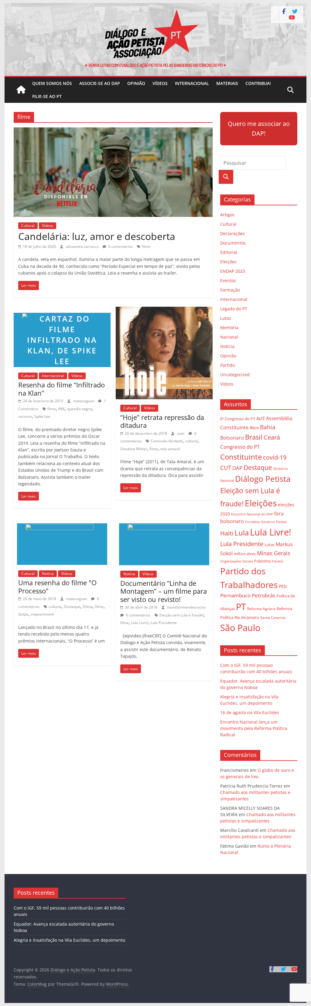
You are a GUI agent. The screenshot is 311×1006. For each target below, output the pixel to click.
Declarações (232, 233)
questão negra (79, 408)
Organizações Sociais (236, 561)
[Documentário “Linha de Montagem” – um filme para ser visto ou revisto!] (164, 521)
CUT (225, 468)
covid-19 (274, 457)
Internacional (192, 83)
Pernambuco (235, 595)
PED (283, 586)
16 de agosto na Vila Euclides (249, 712)
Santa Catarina (272, 617)
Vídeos (160, 83)
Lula (241, 533)
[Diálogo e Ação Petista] (155, 6)
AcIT (260, 418)
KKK (61, 408)
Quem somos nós (52, 83)
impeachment (42, 614)
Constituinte (241, 457)
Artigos (227, 215)
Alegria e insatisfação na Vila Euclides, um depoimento (69, 940)
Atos (254, 427)
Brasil (253, 437)
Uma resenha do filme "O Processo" (57, 586)
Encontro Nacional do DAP (252, 514)
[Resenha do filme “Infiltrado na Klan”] (62, 310)
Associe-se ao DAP (99, 83)
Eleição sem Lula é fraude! (181, 615)
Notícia (48, 573)
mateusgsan (84, 400)
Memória (229, 327)
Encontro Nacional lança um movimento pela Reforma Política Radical (253, 728)
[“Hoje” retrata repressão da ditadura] (164, 310)
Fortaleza (252, 522)
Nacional (229, 337)
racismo (25, 416)
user (181, 433)
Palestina (262, 561)
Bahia (267, 427)
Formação (230, 290)
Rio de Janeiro (246, 617)
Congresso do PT (240, 446)
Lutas (225, 318)
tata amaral (170, 448)
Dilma (88, 606)
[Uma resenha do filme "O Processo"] (62, 521)
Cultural (28, 225)
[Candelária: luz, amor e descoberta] (113, 131)
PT (241, 607)
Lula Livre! (139, 622)
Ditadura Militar (133, 448)
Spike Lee (42, 416)
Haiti (226, 533)
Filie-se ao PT (47, 96)
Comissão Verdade (167, 441)
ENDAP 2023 (232, 271)
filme (146, 246)
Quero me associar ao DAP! (259, 128)
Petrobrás (263, 595)
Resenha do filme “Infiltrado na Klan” (61, 388)
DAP (237, 467)
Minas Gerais (273, 553)
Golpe (23, 614)
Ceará (272, 437)
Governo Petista (273, 521)
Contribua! (258, 83)
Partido (227, 365)
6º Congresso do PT (237, 418)
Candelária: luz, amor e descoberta (96, 236)
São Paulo (240, 627)
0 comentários (120, 246)
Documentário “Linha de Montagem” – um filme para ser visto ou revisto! (163, 591)
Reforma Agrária (261, 608)
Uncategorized (235, 374)
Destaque (72, 606)
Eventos (228, 280)
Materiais (227, 83)
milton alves (245, 553)
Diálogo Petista (262, 479)
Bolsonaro (232, 437)
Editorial (228, 252)
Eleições (228, 262)
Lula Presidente (164, 622)
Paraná (277, 561)
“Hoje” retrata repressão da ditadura (162, 421)
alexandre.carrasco (83, 246)
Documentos (233, 243)
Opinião (136, 83)
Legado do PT (233, 309)
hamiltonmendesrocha (186, 607)
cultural (191, 441)
